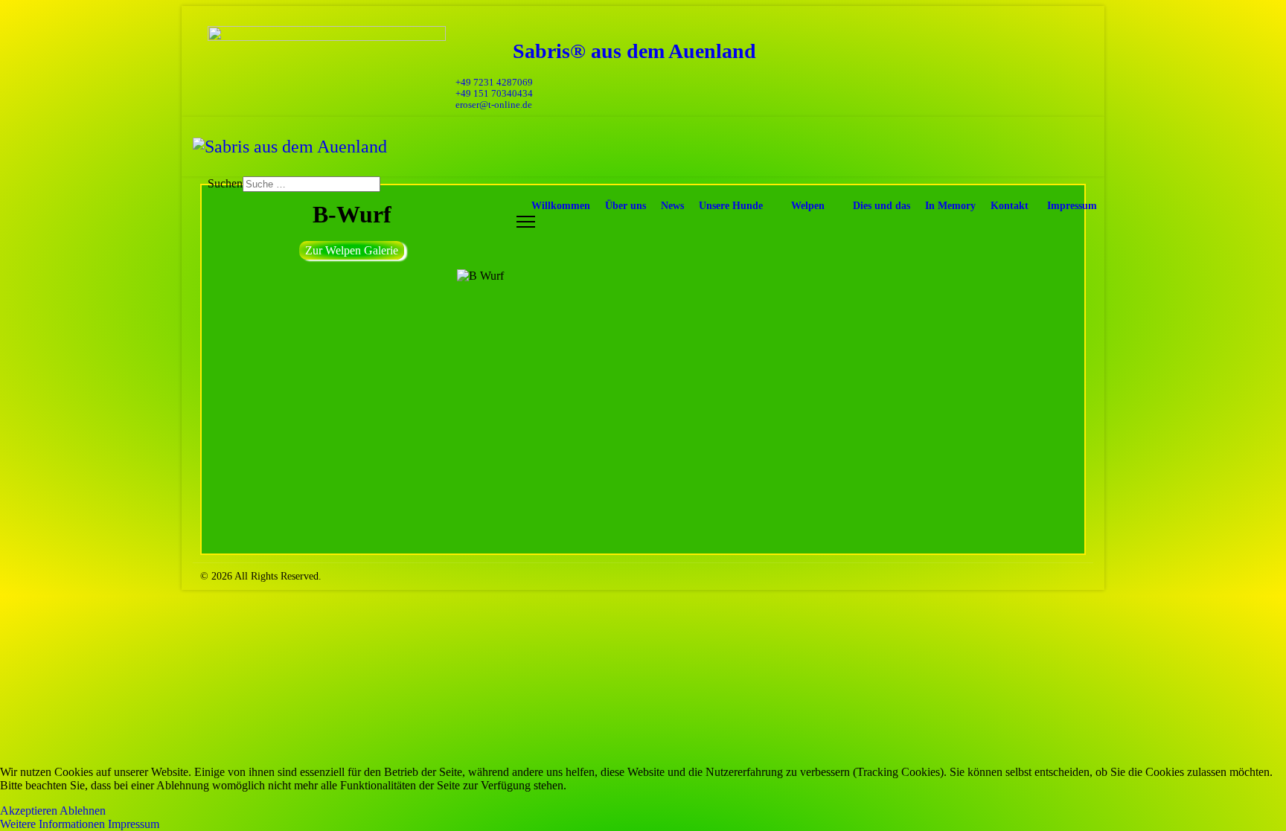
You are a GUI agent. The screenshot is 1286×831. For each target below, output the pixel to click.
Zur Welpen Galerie (351, 250)
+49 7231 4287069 (494, 82)
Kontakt (1010, 205)
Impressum (1072, 205)
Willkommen (560, 205)
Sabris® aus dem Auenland (634, 50)
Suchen (225, 183)
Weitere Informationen (52, 824)
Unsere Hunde (731, 205)
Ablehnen (83, 810)
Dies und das (881, 205)
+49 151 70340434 (494, 94)
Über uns (625, 205)
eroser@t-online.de (493, 105)
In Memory (950, 205)
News (672, 205)
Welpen (808, 205)
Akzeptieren (28, 810)
